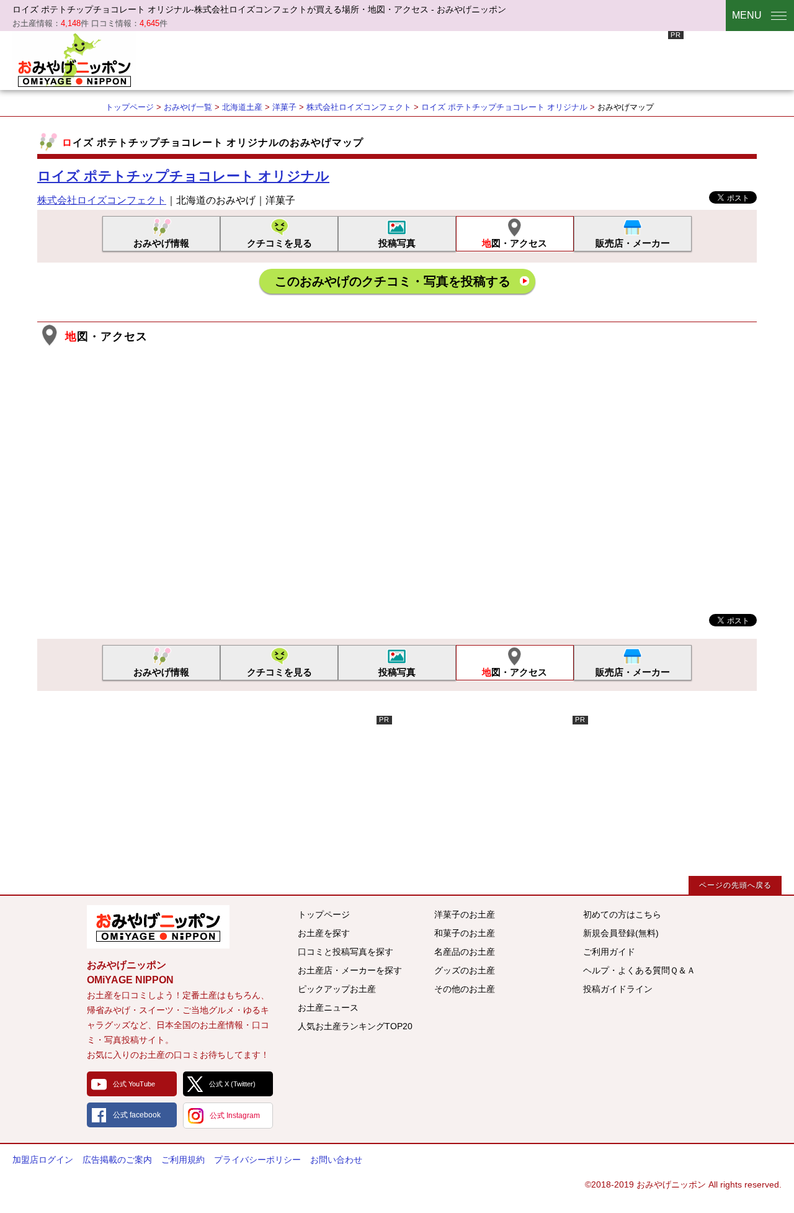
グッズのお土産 (464, 970)
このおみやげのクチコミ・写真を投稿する (393, 281)
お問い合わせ (336, 1160)
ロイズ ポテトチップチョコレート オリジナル (504, 107)
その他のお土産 (464, 989)
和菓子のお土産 (464, 933)
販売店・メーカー (633, 243)
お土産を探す (324, 933)
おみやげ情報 (161, 243)
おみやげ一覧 (188, 107)
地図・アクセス (514, 243)
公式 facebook (137, 1115)
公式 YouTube (134, 1084)
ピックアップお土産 (337, 989)
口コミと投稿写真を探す (345, 952)
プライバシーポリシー (257, 1160)
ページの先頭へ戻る (735, 885)
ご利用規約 (183, 1160)
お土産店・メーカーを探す (350, 970)
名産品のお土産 (464, 952)
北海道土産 (242, 107)
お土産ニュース (328, 1007)
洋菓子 (284, 107)
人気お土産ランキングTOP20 (355, 1026)
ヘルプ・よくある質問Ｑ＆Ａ (639, 970)
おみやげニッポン (74, 59)
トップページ (129, 107)
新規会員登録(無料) (621, 933)
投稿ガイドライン (618, 989)
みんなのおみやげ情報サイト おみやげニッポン (158, 927)
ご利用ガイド (609, 952)
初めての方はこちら (622, 914)
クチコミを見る (279, 243)
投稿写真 (397, 243)
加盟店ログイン (42, 1160)
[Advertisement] (458, 59)
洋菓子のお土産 (464, 914)
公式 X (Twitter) (232, 1084)
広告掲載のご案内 (117, 1160)
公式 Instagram (235, 1115)
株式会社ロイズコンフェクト (358, 107)
